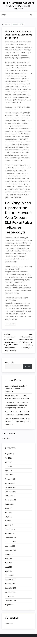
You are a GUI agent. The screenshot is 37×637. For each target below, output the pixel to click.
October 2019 (9, 596)
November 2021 (10, 492)
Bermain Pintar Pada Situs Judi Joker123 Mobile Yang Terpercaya (17, 397)
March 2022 (9, 475)
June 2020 (8, 563)
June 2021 (8, 513)
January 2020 (10, 584)
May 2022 (8, 466)
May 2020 (8, 567)
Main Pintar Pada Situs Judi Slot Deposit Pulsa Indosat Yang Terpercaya (16, 388)
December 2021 (10, 487)
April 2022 (8, 471)
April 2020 (8, 571)
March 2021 (9, 525)
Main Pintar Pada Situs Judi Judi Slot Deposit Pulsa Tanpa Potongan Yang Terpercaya (18, 421)
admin (7, 24)
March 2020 (9, 575)
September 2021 (10, 500)
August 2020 (9, 554)
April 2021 (8, 521)
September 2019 (11, 601)
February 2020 (10, 580)
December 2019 (10, 588)
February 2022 (10, 479)
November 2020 (10, 542)
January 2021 (9, 533)
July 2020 (8, 559)
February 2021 (10, 529)
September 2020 (11, 550)
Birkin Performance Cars (18, 3)
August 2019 (9, 605)
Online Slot (11, 324)
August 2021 (9, 504)
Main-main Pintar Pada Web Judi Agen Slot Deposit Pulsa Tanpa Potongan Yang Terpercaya (16, 405)
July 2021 (8, 508)
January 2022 (9, 483)
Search (9, 362)
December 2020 (11, 538)
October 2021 (9, 496)
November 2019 (10, 592)
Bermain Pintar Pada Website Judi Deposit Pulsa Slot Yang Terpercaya (17, 413)
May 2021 (8, 517)
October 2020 (10, 546)
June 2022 (8, 462)
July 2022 (8, 458)
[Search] (31, 15)
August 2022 (9, 454)
